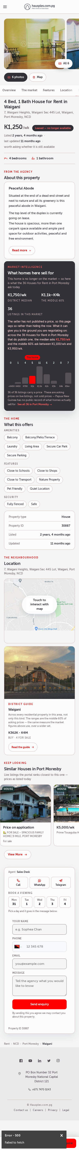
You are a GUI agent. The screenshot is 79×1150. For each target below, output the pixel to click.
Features (48, 90)
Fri (65, 902)
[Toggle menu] (5, 7)
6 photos (18, 77)
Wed (39, 902)
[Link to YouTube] (30, 1061)
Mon (14, 902)
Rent (7, 1043)
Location (66, 90)
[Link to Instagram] (58, 1061)
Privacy (53, 1110)
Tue (27, 902)
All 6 (66, 63)
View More (15, 854)
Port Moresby (30, 1043)
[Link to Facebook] (21, 1061)
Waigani (47, 1043)
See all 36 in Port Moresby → (34, 404)
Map (40, 77)
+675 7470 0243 (41, 1089)
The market (29, 90)
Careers (38, 1110)
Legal (65, 1110)
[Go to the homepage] (39, 7)
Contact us (21, 1110)
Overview (9, 90)
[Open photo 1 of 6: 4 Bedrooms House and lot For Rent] (34, 44)
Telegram (61, 885)
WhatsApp (39, 885)
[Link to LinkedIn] (39, 1061)
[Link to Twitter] (49, 1061)
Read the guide (21, 747)
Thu (52, 902)
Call (18, 885)
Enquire (67, 1143)
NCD (16, 1043)
